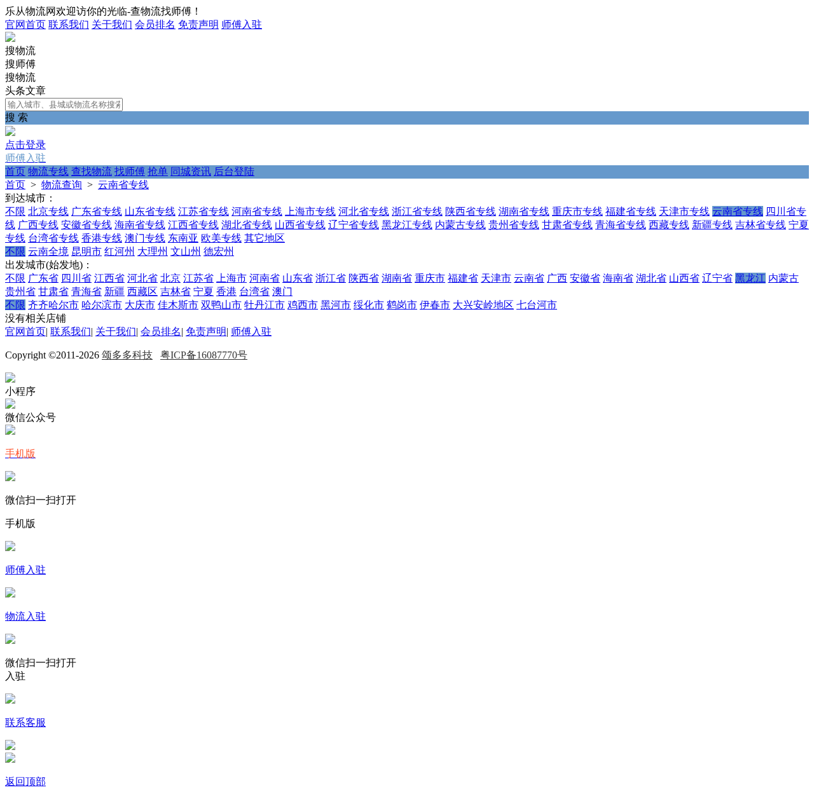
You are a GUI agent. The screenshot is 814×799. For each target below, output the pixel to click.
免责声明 (198, 24)
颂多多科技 (127, 355)
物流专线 (48, 171)
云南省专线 (123, 184)
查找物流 (91, 171)
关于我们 (112, 24)
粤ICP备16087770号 (203, 355)
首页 (15, 171)
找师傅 (129, 171)
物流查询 (61, 184)
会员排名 (155, 24)
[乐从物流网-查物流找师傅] (10, 38)
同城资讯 (190, 171)
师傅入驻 (241, 24)
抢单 (158, 171)
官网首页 (25, 24)
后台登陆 (234, 171)
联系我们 (68, 24)
